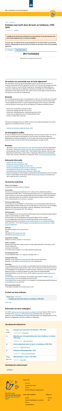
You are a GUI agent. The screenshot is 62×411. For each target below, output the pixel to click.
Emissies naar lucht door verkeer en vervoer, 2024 (19, 128)
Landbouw (16, 30)
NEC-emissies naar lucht (18, 235)
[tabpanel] (31, 65)
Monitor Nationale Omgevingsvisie (34, 390)
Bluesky (50, 398)
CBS (9, 397)
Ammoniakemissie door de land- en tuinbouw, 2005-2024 (21, 169)
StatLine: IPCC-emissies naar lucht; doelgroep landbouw (28, 147)
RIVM (16, 397)
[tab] (10, 50)
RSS (49, 400)
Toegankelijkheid (29, 404)
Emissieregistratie (40, 174)
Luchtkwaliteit (25, 333)
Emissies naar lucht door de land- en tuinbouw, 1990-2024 (26, 299)
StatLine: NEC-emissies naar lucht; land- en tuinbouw (27, 149)
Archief (27, 398)
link (30, 38)
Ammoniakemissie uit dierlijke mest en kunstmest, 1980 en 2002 (23, 171)
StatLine (17, 176)
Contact (27, 387)
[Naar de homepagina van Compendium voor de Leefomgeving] (31, 4)
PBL (12, 397)
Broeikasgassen (10, 50)
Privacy (27, 402)
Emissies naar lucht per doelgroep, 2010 (17, 164)
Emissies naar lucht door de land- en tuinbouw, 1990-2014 (27, 312)
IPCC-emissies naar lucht (18, 233)
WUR (7, 398)
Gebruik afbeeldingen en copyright (34, 400)
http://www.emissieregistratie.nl (47, 154)
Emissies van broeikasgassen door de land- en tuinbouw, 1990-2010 (24, 167)
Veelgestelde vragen (30, 385)
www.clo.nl (18, 314)
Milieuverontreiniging (28, 341)
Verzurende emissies (21, 50)
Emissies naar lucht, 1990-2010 (14, 162)
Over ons (27, 383)
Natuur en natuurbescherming (28, 353)
